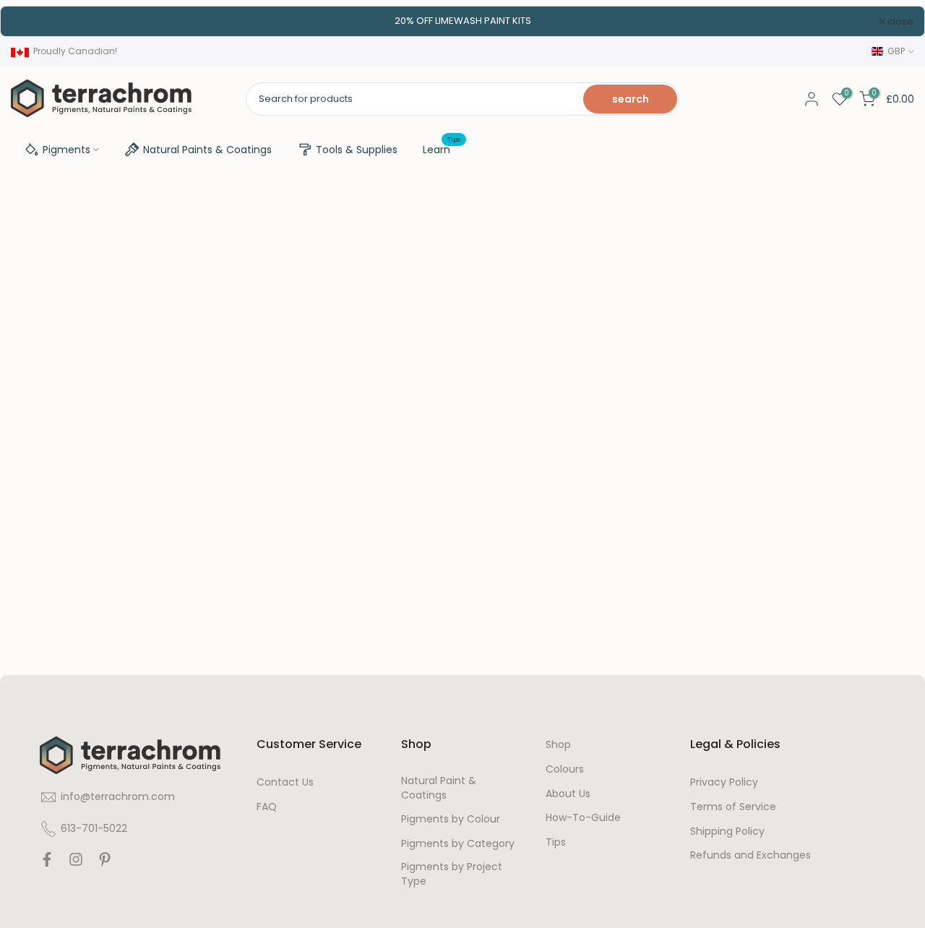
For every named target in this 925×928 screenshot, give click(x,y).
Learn (442, 149)
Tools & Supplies (356, 149)
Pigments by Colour (450, 819)
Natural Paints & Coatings (207, 149)
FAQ (267, 807)
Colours (565, 769)
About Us (568, 794)
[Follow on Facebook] (47, 863)
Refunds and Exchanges (750, 855)
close (32, 21)
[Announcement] (462, 21)
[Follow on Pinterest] (105, 863)
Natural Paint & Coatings (438, 788)
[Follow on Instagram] (76, 863)
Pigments (66, 149)
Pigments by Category (458, 844)
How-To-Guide (583, 818)
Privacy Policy (724, 782)
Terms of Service (733, 807)
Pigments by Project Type (451, 874)
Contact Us (285, 782)
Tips (556, 842)
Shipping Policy (727, 831)
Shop (558, 745)
